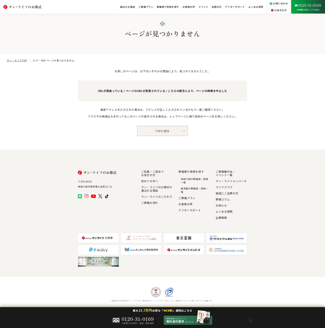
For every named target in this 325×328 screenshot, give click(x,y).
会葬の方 (217, 6)
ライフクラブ (224, 187)
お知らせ (221, 205)
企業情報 (221, 217)
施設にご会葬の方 (227, 193)
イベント (203, 6)
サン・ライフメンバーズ (231, 181)
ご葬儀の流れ (149, 202)
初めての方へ (149, 181)
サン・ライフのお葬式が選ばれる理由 (156, 188)
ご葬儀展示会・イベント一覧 (225, 173)
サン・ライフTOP (17, 60)
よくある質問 (255, 6)
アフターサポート (235, 6)
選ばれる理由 (127, 6)
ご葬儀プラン (145, 6)
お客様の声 (188, 6)
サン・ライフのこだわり (156, 196)
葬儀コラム (223, 199)
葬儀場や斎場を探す (168, 6)
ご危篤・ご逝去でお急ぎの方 (152, 173)
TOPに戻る (162, 131)
